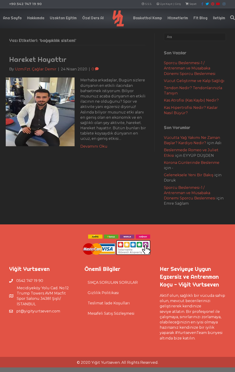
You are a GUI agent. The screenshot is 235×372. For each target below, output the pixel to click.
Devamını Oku (93, 146)
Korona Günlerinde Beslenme (191, 162)
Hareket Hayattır (37, 59)
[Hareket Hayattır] (40, 112)
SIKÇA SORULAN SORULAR (113, 282)
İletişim (219, 18)
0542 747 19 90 (29, 280)
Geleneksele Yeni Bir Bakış (188, 175)
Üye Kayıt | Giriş (170, 4)
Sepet (193, 4)
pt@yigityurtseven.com (38, 311)
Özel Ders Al (93, 18)
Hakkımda (35, 18)
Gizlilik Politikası (103, 293)
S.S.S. (148, 4)
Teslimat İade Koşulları (109, 303)
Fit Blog (200, 18)
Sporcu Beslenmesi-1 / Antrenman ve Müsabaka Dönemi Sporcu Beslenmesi (189, 68)
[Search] (231, 17)
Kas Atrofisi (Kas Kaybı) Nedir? (191, 100)
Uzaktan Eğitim (63, 18)
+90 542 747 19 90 (25, 4)
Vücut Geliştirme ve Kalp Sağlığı (194, 81)
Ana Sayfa (12, 18)
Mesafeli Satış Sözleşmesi (111, 313)
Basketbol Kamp (147, 18)
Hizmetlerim (178, 18)
